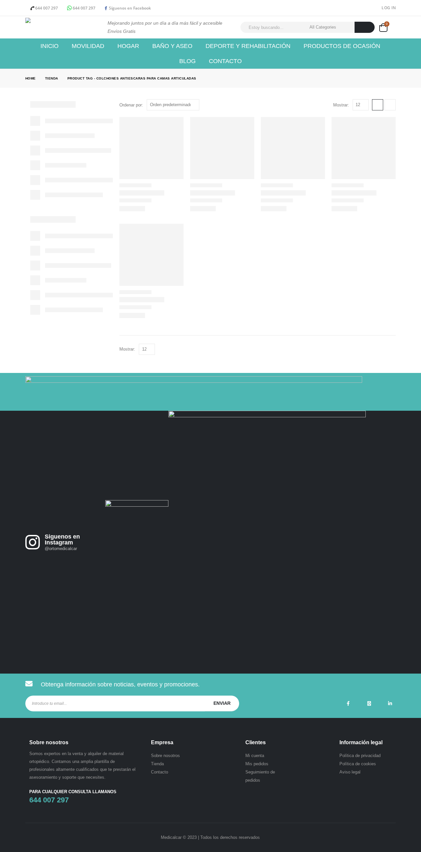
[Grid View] (377, 104)
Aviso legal (349, 772)
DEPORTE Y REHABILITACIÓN (248, 46)
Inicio (49, 46)
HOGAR (128, 46)
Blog (187, 61)
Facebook (348, 703)
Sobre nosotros (165, 755)
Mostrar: (341, 105)
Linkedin (390, 703)
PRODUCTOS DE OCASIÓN (342, 46)
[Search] (365, 27)
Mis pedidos (256, 763)
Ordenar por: (131, 105)
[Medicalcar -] (61, 27)
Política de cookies (357, 763)
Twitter (369, 703)
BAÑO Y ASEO (172, 46)
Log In (389, 8)
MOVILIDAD (88, 46)
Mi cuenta (254, 755)
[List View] (390, 104)
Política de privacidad (360, 755)
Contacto (225, 61)
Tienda (157, 763)
